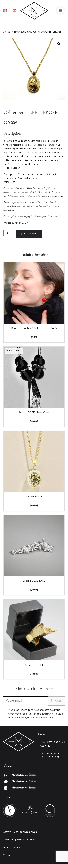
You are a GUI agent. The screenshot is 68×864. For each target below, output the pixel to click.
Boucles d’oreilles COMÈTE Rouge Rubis (34, 328)
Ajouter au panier (29, 234)
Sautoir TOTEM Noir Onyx (34, 412)
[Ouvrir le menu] (60, 10)
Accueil (7, 32)
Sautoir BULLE (34, 496)
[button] (59, 44)
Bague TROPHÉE (34, 665)
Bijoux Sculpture (22, 32)
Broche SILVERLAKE (34, 581)
